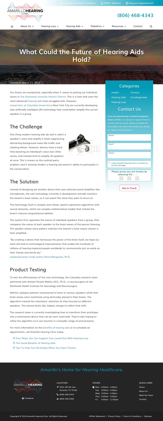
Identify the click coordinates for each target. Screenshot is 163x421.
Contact (137, 26)
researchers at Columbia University (30, 105)
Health (115, 92)
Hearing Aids (73, 26)
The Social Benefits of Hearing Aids (35, 343)
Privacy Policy (114, 416)
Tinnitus (134, 92)
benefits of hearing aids (56, 327)
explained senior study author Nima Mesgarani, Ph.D (40, 256)
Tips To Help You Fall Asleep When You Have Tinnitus (46, 347)
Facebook (29, 398)
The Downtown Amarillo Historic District (43, 96)
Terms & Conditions (132, 416)
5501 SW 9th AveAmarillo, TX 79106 (68, 388)
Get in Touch (129, 188)
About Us (26, 26)
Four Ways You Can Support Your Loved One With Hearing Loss (52, 338)
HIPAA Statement (97, 416)
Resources (117, 26)
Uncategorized (138, 97)
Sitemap (148, 416)
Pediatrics (96, 26)
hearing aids (35, 101)
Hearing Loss (48, 26)
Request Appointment (140, 3)
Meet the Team (146, 395)
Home (142, 386)
